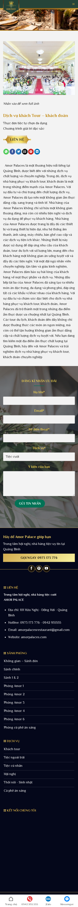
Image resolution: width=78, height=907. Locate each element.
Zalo (48, 904)
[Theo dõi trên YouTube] (46, 568)
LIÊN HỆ (17, 139)
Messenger (67, 904)
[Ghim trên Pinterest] (31, 152)
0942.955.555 (29, 904)
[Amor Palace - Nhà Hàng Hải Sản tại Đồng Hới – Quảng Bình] (11, 7)
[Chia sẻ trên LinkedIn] (37, 152)
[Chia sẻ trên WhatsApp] (6, 152)
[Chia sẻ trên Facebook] (12, 152)
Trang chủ (11, 904)
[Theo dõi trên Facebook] (31, 568)
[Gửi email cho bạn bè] (25, 152)
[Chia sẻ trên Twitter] (18, 152)
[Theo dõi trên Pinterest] (39, 568)
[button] (73, 4)
